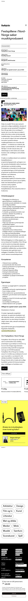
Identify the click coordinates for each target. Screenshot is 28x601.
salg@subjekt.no (14, 439)
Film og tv (7, 511)
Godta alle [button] (14, 593)
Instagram (4, 553)
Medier (6, 526)
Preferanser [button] (14, 596)
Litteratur (7, 516)
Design (19, 506)
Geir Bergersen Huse (19, 565)
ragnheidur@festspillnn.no (8, 331)
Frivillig (4, 389)
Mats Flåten (18, 576)
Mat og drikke (9, 521)
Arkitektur (8, 506)
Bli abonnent (18, 549)
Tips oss (17, 555)
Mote (16, 526)
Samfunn (18, 531)
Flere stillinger (6, 373)
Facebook (4, 551)
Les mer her (14, 433)
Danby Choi (18, 559)
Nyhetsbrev (4, 549)
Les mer (7, 584)
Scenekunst (8, 536)
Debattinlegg (19, 553)
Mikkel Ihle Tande (20, 571)
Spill (20, 536)
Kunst (19, 511)
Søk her (4, 94)
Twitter (3, 555)
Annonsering (18, 551)
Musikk (6, 531)
